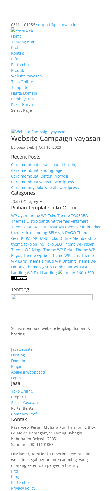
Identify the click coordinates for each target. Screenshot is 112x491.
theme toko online (27, 244)
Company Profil (25, 414)
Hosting (18, 355)
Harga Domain (24, 93)
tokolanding (36, 232)
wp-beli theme (50, 255)
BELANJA (56, 232)
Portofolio (20, 64)
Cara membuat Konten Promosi (39, 176)
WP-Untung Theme (72, 261)
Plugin (17, 366)
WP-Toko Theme (55, 215)
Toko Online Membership (73, 238)
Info (14, 58)
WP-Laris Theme (79, 255)
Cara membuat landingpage (36, 170)
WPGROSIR (36, 226)
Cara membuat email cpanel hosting (44, 164)
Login (16, 377)
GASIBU (18, 238)
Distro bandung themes (48, 221)
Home (16, 36)
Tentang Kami (23, 41)
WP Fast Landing (42, 272)
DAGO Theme (77, 232)
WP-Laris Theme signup (32, 261)
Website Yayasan (26, 76)
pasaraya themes (63, 226)
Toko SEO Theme (60, 244)
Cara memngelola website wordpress (45, 187)
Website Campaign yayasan (56, 138)
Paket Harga (22, 104)
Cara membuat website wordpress (42, 181)
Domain (18, 360)
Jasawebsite (22, 349)
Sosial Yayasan (24, 402)
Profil (15, 47)
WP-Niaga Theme (40, 249)
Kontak (17, 53)
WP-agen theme (25, 215)
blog (15, 476)
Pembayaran (22, 98)
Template (19, 87)
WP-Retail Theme (72, 249)
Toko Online (22, 81)
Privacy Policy (23, 488)
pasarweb (26, 147)
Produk (17, 70)
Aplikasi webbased (28, 372)
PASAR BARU (37, 238)
